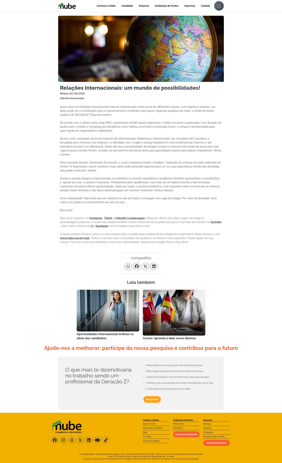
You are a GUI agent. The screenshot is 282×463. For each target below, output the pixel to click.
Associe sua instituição (186, 434)
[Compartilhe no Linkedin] (153, 266)
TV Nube (147, 436)
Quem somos (149, 424)
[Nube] (76, 6)
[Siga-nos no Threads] (71, 440)
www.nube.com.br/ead (75, 238)
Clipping (207, 428)
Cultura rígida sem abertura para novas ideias (168, 389)
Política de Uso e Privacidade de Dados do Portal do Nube (179, 454)
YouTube (215, 222)
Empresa (144, 5)
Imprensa (189, 5)
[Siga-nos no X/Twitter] (80, 440)
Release (207, 424)
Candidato (127, 5)
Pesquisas (208, 432)
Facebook (102, 226)
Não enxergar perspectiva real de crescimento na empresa (174, 371)
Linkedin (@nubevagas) (130, 218)
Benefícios (178, 428)
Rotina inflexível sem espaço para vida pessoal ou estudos (174, 365)
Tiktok (108, 218)
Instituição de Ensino (166, 5)
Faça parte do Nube (152, 428)
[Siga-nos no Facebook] (54, 440)
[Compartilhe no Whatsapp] (128, 266)
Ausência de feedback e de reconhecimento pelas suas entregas (177, 377)
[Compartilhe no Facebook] (136, 266)
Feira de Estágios (151, 441)
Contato (205, 5)
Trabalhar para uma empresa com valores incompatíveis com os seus (179, 383)
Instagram (96, 218)
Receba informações (216, 443)
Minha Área (178, 424)
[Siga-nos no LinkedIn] (88, 440)
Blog (145, 432)
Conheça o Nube (106, 5)
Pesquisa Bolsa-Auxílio (214, 436)
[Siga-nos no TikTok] (105, 440)
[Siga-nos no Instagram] (63, 440)
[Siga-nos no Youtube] (97, 440)
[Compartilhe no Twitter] (145, 266)
